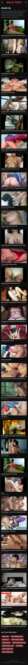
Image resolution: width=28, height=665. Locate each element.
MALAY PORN (13, 2)
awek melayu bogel (17, 639)
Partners (12, 661)
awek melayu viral (8, 646)
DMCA (16, 661)
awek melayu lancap (19, 642)
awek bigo (19, 646)
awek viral (5, 636)
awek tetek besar (7, 649)
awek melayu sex (7, 652)
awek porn (5, 639)
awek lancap (6, 642)
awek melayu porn (17, 636)
